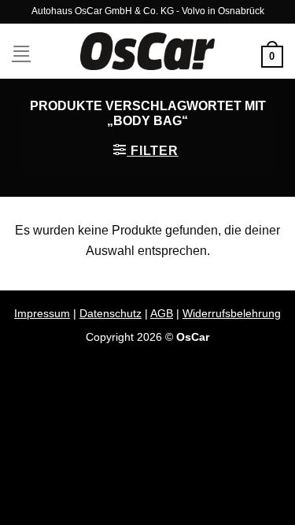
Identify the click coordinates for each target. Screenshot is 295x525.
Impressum (42, 313)
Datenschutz (110, 313)
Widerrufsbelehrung (232, 313)
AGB (161, 313)
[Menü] (21, 50)
